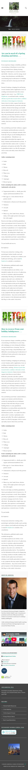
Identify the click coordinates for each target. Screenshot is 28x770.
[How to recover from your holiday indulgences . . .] (14, 317)
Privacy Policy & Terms (9, 716)
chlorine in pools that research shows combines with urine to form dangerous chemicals (13, 369)
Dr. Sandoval (9, 527)
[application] (14, 639)
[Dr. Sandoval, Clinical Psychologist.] (14, 13)
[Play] (3, 645)
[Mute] (22, 645)
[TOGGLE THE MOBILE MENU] (2, 8)
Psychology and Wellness (8, 61)
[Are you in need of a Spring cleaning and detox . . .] (14, 41)
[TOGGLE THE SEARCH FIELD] (26, 8)
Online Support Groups (9, 713)
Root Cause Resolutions (9, 720)
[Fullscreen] (24, 645)
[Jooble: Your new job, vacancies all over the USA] (14, 749)
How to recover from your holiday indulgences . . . (12, 330)
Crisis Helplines (7, 709)
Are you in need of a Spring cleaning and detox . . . (13, 54)
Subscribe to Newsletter (9, 665)
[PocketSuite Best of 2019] (4, 673)
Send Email (5, 661)
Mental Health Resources (9, 705)
